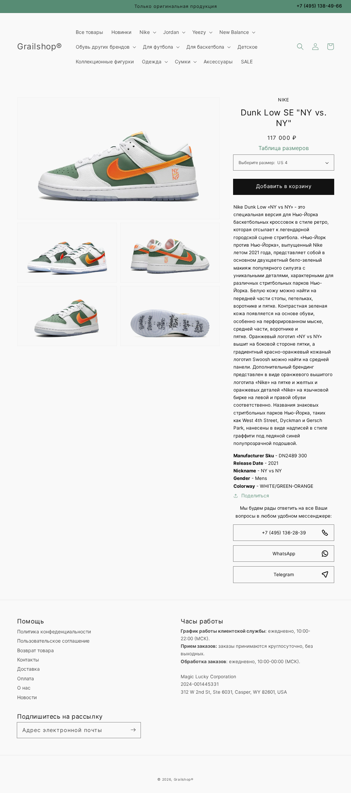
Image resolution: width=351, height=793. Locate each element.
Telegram (284, 574)
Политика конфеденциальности (54, 631)
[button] (300, 46)
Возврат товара (35, 650)
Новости (27, 697)
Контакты (28, 659)
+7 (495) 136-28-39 (284, 532)
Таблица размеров (283, 148)
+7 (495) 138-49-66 (319, 6)
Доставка (28, 669)
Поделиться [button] (255, 495)
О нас (24, 688)
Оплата (25, 678)
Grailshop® (184, 779)
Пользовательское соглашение (53, 641)
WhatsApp (284, 553)
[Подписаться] (133, 730)
